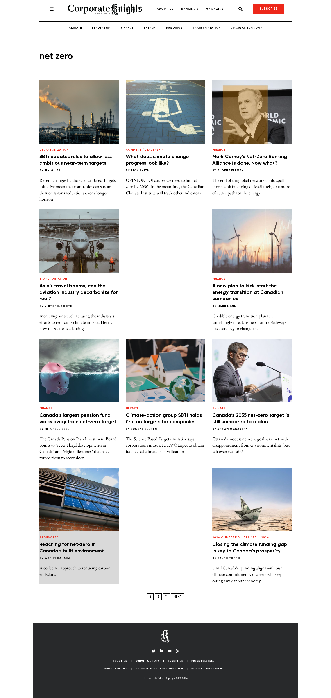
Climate (75, 28)
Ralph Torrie (229, 558)
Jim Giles (53, 170)
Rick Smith (140, 170)
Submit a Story (148, 661)
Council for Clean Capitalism (159, 668)
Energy (150, 28)
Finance (127, 28)
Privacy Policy (116, 668)
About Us (165, 9)
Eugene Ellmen (230, 170)
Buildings (174, 28)
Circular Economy (246, 28)
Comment (133, 149)
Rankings (190, 9)
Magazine (215, 9)
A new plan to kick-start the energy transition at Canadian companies (247, 292)
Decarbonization (53, 149)
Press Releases (203, 661)
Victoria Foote (58, 306)
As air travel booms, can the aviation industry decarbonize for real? (78, 292)
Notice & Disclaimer (207, 668)
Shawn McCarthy (232, 429)
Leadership (101, 28)
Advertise (175, 661)
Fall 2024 (261, 537)
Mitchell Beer (57, 429)
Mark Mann (227, 306)
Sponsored (49, 537)
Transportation (206, 28)
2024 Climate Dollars (230, 537)
